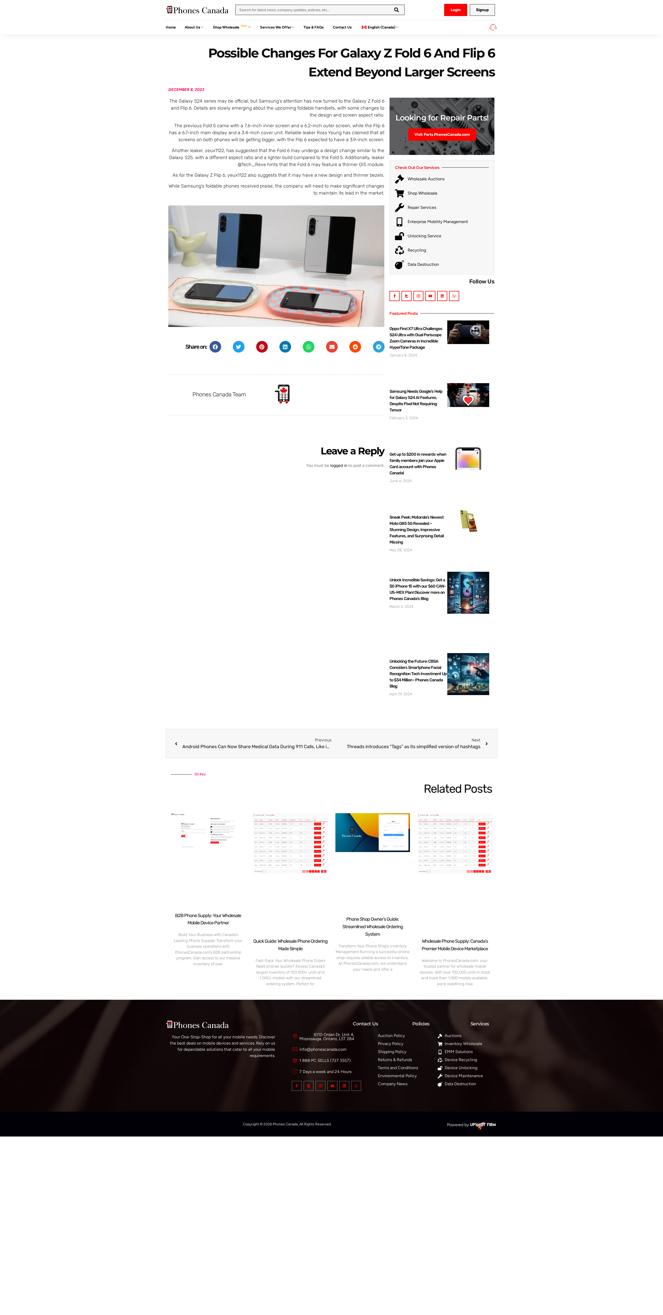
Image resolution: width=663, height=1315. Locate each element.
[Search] (396, 10)
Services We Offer (275, 27)
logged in (338, 465)
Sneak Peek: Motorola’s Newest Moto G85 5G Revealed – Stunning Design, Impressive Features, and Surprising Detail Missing (417, 530)
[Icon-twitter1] (406, 296)
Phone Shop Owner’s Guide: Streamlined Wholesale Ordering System (372, 926)
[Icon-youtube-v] (430, 296)
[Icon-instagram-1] (418, 296)
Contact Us (342, 27)
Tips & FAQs (314, 27)
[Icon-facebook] (395, 296)
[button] (215, 347)
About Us (192, 27)
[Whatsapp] (454, 296)
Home (171, 27)
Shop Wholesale (230, 27)
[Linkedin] (442, 296)
